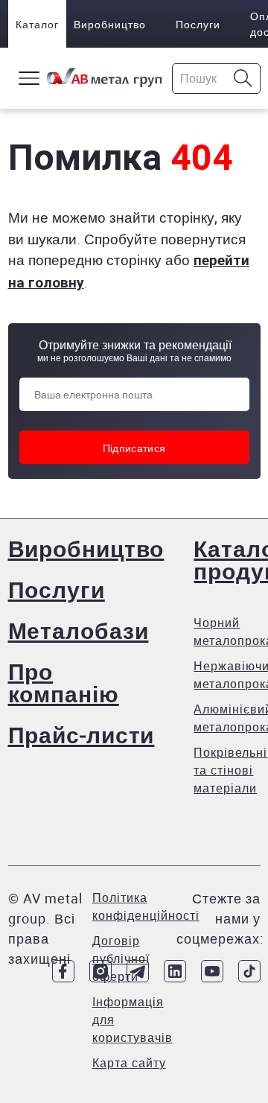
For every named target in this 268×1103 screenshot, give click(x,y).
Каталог (37, 24)
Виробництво (110, 24)
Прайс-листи (81, 734)
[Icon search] (243, 78)
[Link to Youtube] (212, 971)
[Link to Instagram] (100, 971)
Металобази (78, 630)
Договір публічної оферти (121, 958)
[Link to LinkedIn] (175, 971)
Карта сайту (129, 1063)
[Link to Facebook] (63, 971)
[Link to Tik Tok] (249, 971)
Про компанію (63, 682)
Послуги (198, 24)
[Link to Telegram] (138, 971)
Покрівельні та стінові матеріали (230, 770)
